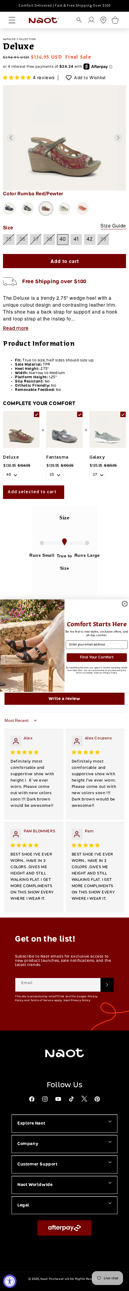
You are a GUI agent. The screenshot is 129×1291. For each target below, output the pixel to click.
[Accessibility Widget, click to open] (9, 1281)
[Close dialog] (124, 603)
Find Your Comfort (96, 657)
